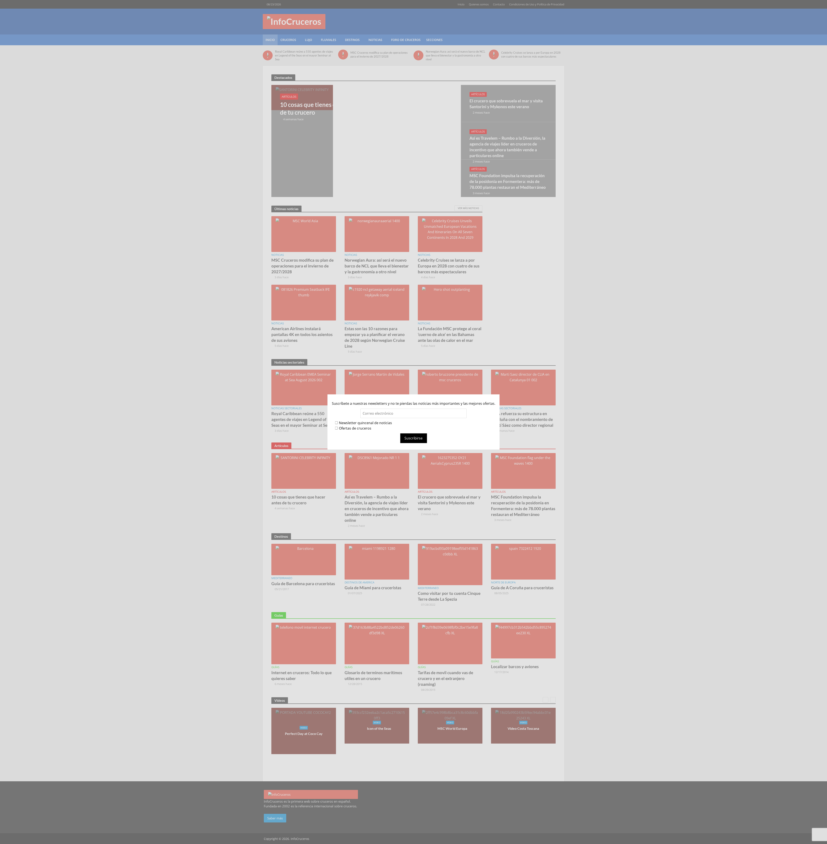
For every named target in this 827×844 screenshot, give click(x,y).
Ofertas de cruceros (355, 428)
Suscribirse (413, 438)
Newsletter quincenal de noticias (365, 422)
